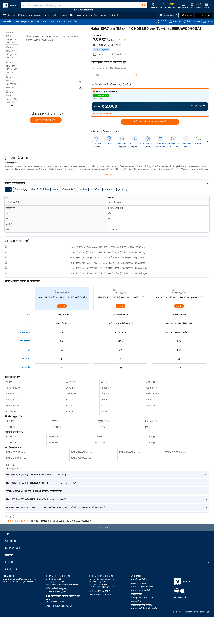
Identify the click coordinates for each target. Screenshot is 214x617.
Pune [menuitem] (160, 23)
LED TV (10, 421)
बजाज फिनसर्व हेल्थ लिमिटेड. (141, 605)
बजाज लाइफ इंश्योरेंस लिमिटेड (142, 590)
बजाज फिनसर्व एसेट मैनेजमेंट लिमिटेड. (144, 608)
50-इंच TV (100, 442)
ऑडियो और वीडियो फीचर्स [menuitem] (40, 189)
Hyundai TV (12, 393)
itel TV (104, 411)
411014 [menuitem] (161, 20)
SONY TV (70, 381)
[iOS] (182, 590)
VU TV (68, 405)
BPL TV (69, 399)
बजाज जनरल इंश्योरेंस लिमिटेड (142, 587)
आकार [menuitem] (55, 189)
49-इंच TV (53, 442)
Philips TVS (107, 399)
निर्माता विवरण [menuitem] (109, 189)
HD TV (101, 427)
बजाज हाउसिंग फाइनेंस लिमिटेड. (142, 598)
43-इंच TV (11, 442)
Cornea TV (71, 393)
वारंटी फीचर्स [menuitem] (95, 189)
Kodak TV (106, 387)
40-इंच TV (53, 436)
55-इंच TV (154, 442)
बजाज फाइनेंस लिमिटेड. (139, 583)
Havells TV (11, 399)
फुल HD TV (103, 421)
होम (6, 521)
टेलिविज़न (24, 521)
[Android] (176, 590)
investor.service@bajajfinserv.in (65, 584)
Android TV (151, 421)
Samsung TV (13, 405)
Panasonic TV (13, 387)
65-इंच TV (154, 436)
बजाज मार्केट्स (136, 594)
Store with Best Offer (101, 95)
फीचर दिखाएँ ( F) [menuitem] (20, 189)
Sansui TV (11, 411)
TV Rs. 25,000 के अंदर (129, 452)
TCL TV (104, 405)
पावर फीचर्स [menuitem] (83, 189)
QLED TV (56, 427)
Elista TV (70, 411)
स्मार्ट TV (55, 421)
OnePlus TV (152, 381)
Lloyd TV (70, 387)
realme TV (151, 387)
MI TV (9, 381)
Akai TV (105, 393)
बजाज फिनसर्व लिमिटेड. (139, 579)
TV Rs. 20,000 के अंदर (81, 452)
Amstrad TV (152, 393)
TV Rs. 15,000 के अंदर (16, 452)
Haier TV (150, 399)
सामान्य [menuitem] (8, 189)
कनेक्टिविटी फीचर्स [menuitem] (68, 189)
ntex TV (151, 405)
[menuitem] (162, 21)
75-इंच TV (100, 436)
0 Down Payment (101, 50)
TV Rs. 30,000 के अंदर (176, 452)
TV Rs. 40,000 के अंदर (17, 458)
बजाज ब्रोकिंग (136, 601)
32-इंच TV (11, 436)
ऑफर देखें (62, 306)
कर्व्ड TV (148, 427)
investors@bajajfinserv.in (105, 587)
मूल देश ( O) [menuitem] (122, 189)
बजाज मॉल (14, 521)
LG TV (104, 381)
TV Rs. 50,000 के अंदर (81, 458)
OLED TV (10, 427)
